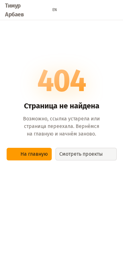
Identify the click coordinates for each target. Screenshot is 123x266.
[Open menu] (115, 10)
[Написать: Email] (79, 10)
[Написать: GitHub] (103, 10)
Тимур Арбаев (14, 10)
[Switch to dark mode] (67, 10)
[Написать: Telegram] (91, 10)
